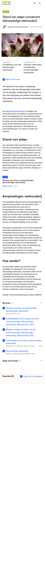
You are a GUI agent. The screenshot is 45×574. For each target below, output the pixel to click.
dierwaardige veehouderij (15, 111)
